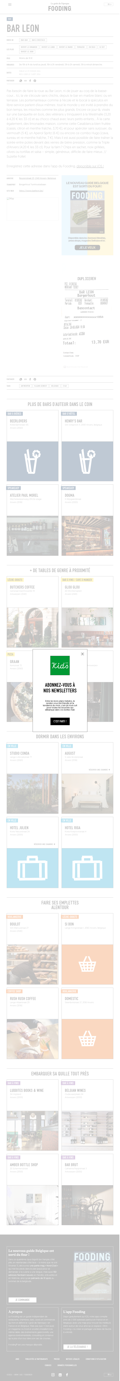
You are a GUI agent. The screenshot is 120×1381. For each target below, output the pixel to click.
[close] (82, 654)
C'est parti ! (60, 721)
